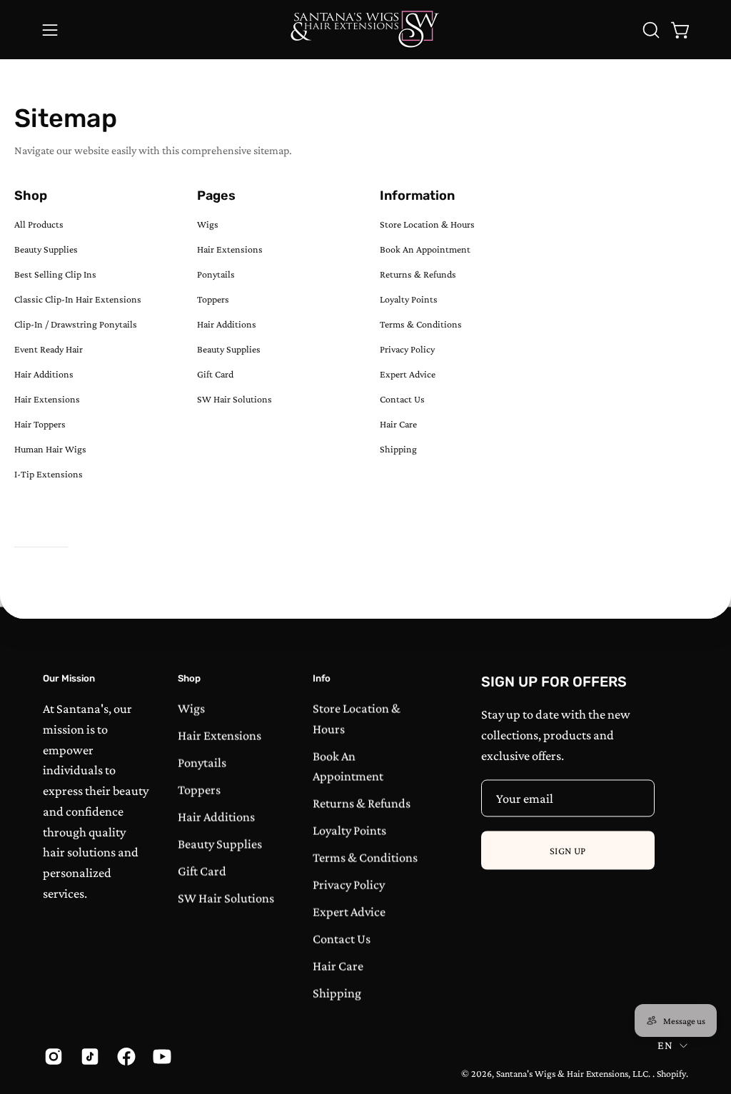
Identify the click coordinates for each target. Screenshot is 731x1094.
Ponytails (216, 274)
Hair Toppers (40, 424)
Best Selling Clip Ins (55, 274)
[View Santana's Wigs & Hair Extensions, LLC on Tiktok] (88, 1056)
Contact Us (402, 399)
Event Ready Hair (48, 349)
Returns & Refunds (418, 274)
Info (322, 677)
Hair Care (398, 424)
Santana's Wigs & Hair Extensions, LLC (572, 1073)
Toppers (213, 299)
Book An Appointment (425, 249)
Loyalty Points (409, 299)
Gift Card (215, 374)
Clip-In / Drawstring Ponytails (75, 324)
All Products (39, 224)
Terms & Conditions (421, 324)
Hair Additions (44, 374)
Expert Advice (407, 374)
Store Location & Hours (427, 224)
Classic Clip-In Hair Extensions (77, 299)
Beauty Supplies (46, 249)
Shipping (398, 449)
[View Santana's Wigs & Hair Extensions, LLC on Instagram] (52, 1056)
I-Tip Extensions (48, 474)
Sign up (568, 850)
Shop (189, 677)
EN (664, 1044)
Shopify (671, 1073)
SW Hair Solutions (234, 399)
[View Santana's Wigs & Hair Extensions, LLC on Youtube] (160, 1056)
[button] (650, 30)
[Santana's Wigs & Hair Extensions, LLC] (365, 30)
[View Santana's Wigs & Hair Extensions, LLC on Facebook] (124, 1056)
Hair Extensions (47, 399)
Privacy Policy (407, 349)
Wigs (207, 224)
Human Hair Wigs (50, 449)
